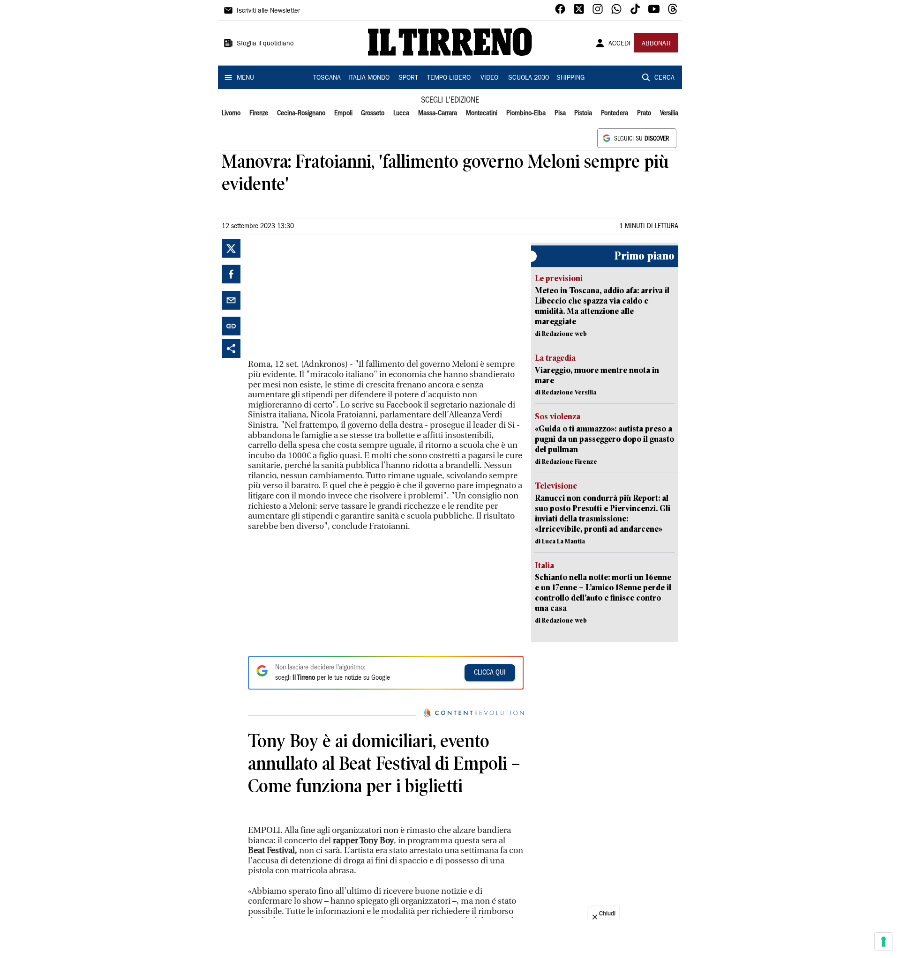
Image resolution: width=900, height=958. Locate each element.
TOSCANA (327, 78)
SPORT (408, 78)
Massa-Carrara (437, 113)
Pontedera (614, 113)
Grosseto (372, 113)
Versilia (669, 113)
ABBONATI (656, 44)
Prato (644, 113)
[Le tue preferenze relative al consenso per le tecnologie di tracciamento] (883, 942)
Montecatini (481, 113)
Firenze (258, 113)
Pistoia (583, 113)
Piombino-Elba (526, 113)
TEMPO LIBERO (449, 78)
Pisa (560, 113)
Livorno (231, 113)
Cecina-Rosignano (301, 113)
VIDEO (489, 78)
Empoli (343, 113)
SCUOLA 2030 (528, 78)
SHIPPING (570, 78)
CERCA (664, 78)
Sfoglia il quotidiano (265, 44)
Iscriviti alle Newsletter (268, 11)
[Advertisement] (318, 297)
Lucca (401, 113)
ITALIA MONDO (369, 78)
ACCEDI (619, 44)
